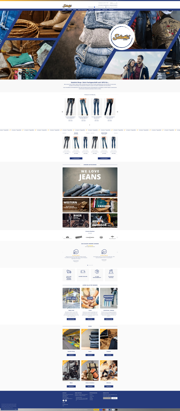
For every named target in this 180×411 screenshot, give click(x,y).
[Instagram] (66, 400)
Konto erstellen (114, 7)
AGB (77, 409)
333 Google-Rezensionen (90, 246)
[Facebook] (63, 400)
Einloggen (108, 7)
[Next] (117, 112)
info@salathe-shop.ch (68, 398)
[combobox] (113, 3)
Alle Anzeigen (104, 134)
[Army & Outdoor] (90, 370)
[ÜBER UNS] (71, 298)
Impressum (86, 409)
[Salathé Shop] (71, 339)
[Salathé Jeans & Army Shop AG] (90, 182)
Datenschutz (81, 409)
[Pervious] (62, 112)
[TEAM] (90, 298)
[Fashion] (108, 339)
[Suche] (113, 3)
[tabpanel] (76, 255)
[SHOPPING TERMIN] (108, 298)
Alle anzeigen (76, 134)
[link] (90, 45)
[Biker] (71, 370)
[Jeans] (90, 339)
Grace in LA (66, 149)
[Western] (108, 370)
